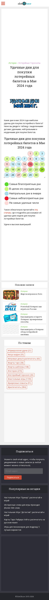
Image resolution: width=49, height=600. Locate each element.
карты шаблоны (19, 367)
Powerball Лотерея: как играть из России (31, 307)
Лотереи (12, 63)
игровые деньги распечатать (24, 358)
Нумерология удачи (20, 350)
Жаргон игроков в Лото (31, 294)
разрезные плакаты (20, 383)
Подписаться (13, 477)
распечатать (17, 387)
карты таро (16, 362)
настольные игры (20, 379)
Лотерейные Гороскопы (29, 63)
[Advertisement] (24, 34)
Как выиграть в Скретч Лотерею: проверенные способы (31, 319)
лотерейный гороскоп (21, 375)
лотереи (15, 371)
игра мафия (16, 354)
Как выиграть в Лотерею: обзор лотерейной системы (32, 332)
